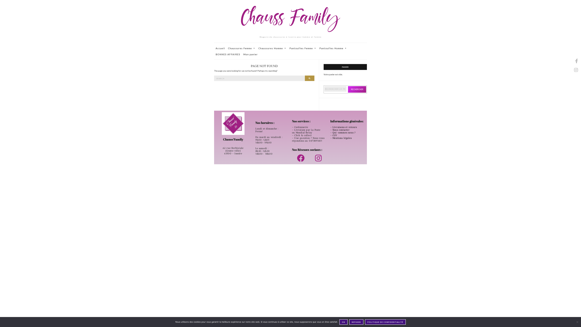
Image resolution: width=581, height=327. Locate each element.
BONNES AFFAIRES (228, 54)
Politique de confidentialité (385, 322)
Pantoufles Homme (331, 48)
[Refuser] (577, 322)
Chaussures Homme (270, 48)
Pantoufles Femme (301, 48)
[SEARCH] (309, 78)
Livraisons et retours (345, 127)
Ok (343, 322)
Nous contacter (341, 130)
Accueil (220, 48)
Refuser (356, 322)
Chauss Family (290, 19)
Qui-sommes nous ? (344, 132)
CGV (335, 135)
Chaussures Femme (240, 48)
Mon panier (250, 54)
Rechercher (357, 89)
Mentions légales (343, 138)
